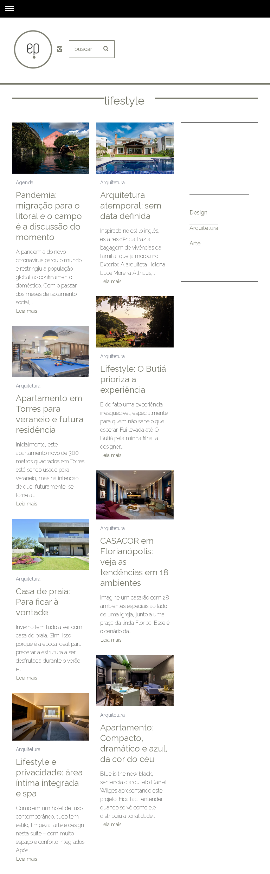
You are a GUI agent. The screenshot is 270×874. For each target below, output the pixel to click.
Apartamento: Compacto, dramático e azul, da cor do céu (134, 743)
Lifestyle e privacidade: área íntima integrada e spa (49, 778)
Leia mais (26, 311)
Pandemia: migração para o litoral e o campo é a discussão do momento (49, 216)
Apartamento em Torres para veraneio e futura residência (49, 414)
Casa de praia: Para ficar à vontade (43, 601)
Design (198, 212)
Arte (194, 243)
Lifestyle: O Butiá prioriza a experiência (133, 379)
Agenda (24, 182)
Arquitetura (112, 182)
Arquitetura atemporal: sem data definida (130, 205)
